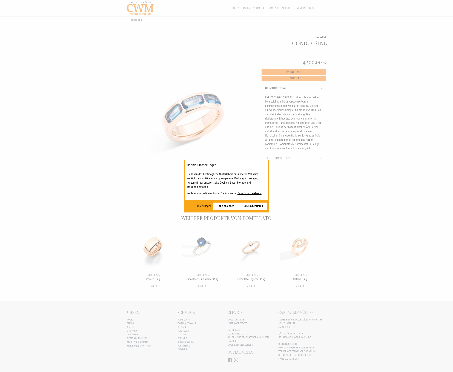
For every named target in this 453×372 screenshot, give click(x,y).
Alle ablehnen (226, 206)
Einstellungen (203, 206)
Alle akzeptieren (253, 206)
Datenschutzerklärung (249, 193)
